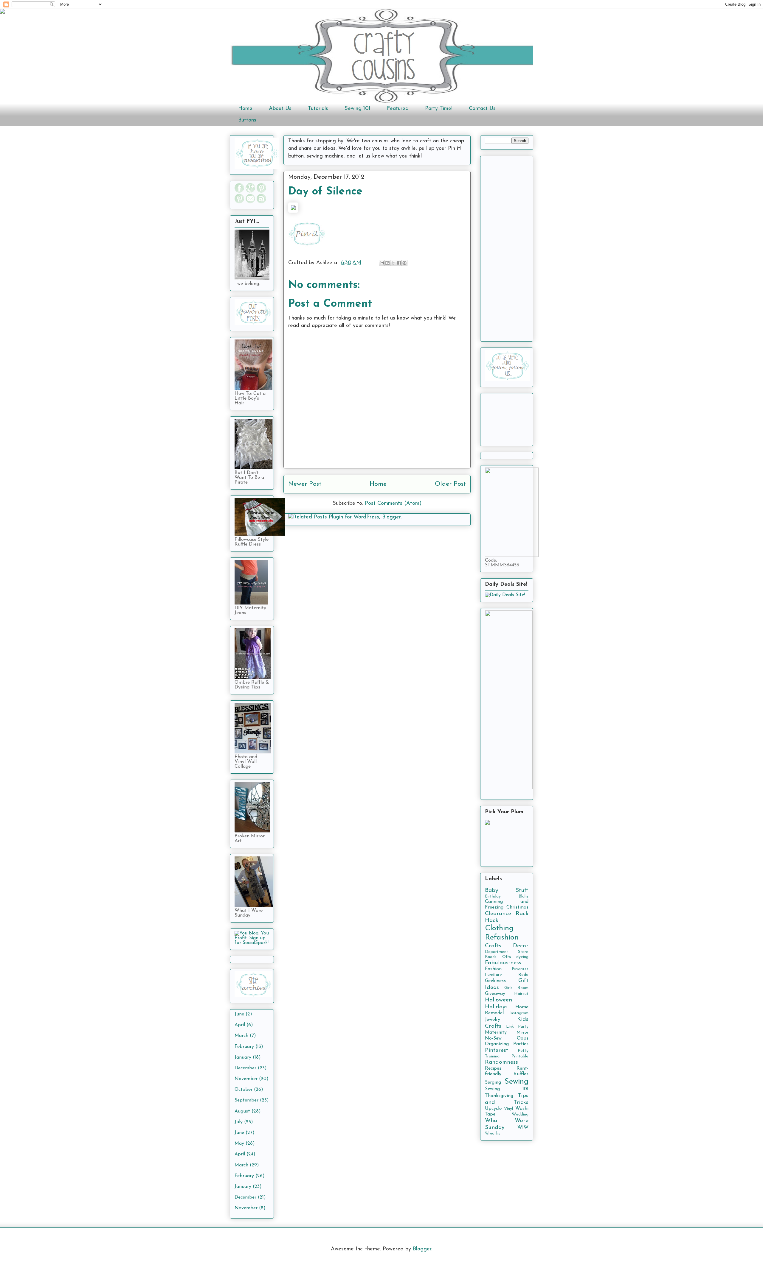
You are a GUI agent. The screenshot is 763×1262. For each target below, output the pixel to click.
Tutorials (318, 108)
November (246, 1078)
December (245, 1068)
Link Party (517, 1026)
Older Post (450, 484)
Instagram (518, 1013)
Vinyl (508, 1109)
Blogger (422, 1249)
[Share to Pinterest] (404, 263)
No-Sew (493, 1038)
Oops (522, 1038)
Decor (520, 946)
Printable (519, 1056)
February (244, 1046)
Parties (520, 1044)
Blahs (523, 896)
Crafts (493, 946)
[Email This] (382, 263)
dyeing (522, 957)
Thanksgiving (499, 1095)
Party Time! (438, 108)
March (241, 1035)
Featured (398, 108)
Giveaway (495, 993)
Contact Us (482, 108)
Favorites (520, 969)
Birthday (493, 896)
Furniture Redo (506, 975)
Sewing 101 (357, 108)
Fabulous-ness (503, 963)
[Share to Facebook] (399, 263)
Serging (493, 1082)
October (243, 1089)
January (243, 1057)
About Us (280, 108)
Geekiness (495, 981)
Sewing (516, 1081)
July (239, 1122)
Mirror (522, 1032)
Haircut (521, 994)
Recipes (493, 1068)
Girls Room (516, 988)
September (246, 1100)
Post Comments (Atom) (393, 503)
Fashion (493, 969)
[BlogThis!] (387, 263)
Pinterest (496, 1050)
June (239, 1014)
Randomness (501, 1062)
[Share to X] (393, 263)
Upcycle (493, 1108)
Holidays (496, 1007)
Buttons (247, 120)
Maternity (496, 1032)
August (242, 1111)
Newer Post (304, 484)
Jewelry (492, 1019)
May (239, 1143)
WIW (522, 1127)
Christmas (517, 907)
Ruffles (521, 1074)
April (240, 1025)
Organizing (497, 1044)
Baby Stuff (506, 890)
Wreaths (492, 1133)
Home (245, 108)
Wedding (520, 1114)
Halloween (498, 1000)
